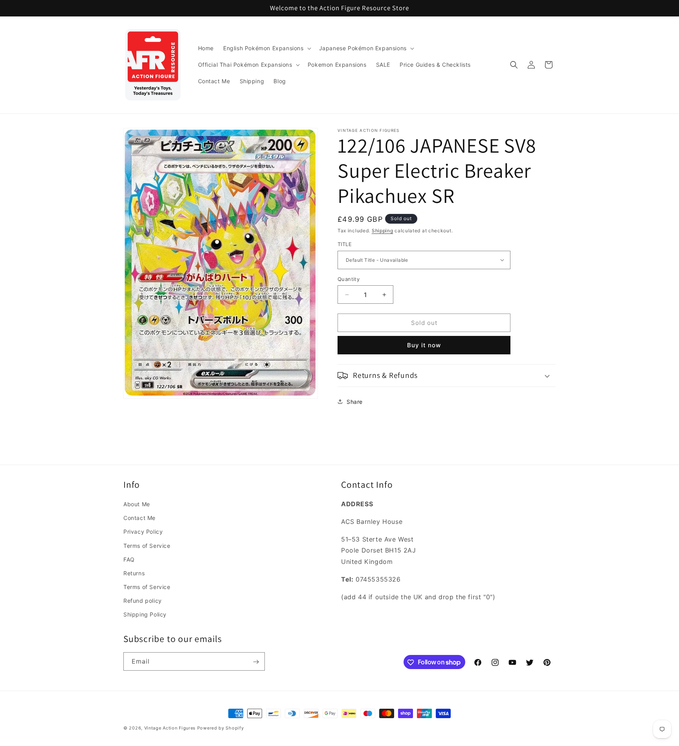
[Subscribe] (255, 662)
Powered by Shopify (220, 728)
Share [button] (355, 401)
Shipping (382, 230)
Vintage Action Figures (170, 728)
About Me (136, 504)
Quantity (349, 279)
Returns (134, 573)
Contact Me (139, 517)
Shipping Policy (145, 614)
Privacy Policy (143, 532)
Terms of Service (147, 545)
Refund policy (142, 600)
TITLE (345, 244)
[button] (266, 48)
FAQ (129, 559)
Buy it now (424, 345)
